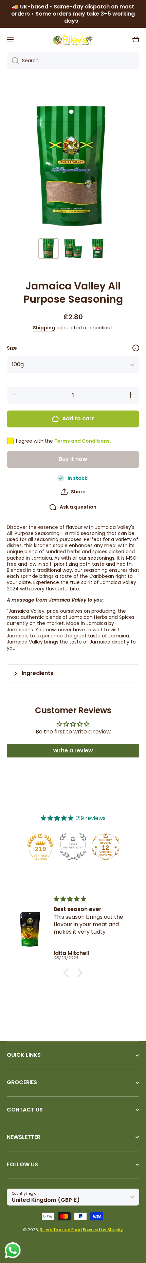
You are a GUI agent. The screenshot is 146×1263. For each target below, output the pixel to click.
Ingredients (37, 673)
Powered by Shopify (103, 1230)
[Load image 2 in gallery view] (73, 248)
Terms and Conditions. (82, 441)
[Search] (13, 60)
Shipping (44, 328)
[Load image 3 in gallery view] (97, 248)
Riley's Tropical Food (61, 1230)
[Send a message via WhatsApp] (12, 1250)
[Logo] (73, 39)
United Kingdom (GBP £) (46, 1200)
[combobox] (73, 60)
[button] (135, 39)
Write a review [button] (73, 750)
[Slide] (135, 348)
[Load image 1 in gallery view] (48, 248)
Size (12, 348)
